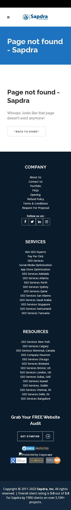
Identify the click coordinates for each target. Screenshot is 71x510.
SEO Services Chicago (35, 359)
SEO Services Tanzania (36, 313)
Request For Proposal (35, 208)
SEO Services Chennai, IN (35, 390)
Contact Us (36, 181)
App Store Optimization (35, 269)
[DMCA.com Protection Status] (35, 450)
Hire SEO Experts (35, 252)
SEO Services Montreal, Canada (35, 350)
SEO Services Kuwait (35, 381)
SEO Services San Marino (35, 295)
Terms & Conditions (35, 203)
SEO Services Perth (35, 282)
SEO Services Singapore (35, 304)
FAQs (35, 190)
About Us (35, 177)
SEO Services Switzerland (35, 308)
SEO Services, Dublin (35, 385)
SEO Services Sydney (35, 287)
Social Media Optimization (35, 265)
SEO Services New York (35, 342)
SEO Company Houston (35, 355)
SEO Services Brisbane (35, 363)
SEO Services (36, 260)
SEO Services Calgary (35, 346)
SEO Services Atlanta (35, 278)
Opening (35, 194)
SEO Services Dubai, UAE (35, 377)
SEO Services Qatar (36, 291)
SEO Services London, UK (35, 372)
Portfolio (35, 186)
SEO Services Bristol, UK (36, 368)
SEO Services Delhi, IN (35, 394)
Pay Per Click (35, 256)
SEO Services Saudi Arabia (35, 300)
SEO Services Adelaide (35, 274)
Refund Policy (35, 199)
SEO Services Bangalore (35, 398)
